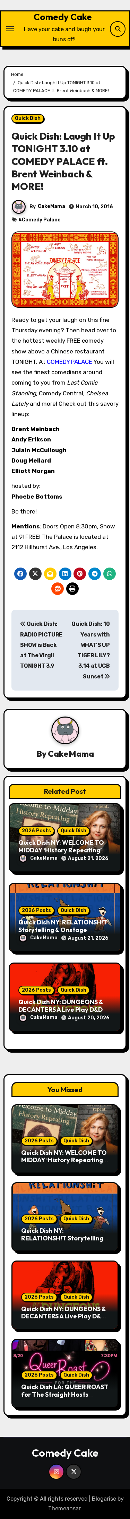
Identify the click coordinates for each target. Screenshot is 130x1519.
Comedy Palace (41, 220)
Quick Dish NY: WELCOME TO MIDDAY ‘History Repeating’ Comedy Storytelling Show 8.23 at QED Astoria (64, 1164)
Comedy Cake (63, 17)
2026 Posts (36, 831)
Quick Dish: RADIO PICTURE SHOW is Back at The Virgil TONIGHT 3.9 (41, 645)
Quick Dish (28, 118)
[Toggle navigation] (10, 29)
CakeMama (51, 206)
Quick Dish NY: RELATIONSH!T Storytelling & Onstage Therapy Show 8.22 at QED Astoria (65, 1242)
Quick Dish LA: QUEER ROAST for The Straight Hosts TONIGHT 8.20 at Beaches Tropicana (65, 1398)
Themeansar (64, 1508)
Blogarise (104, 1498)
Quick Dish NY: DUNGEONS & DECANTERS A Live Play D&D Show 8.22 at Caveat (60, 1009)
